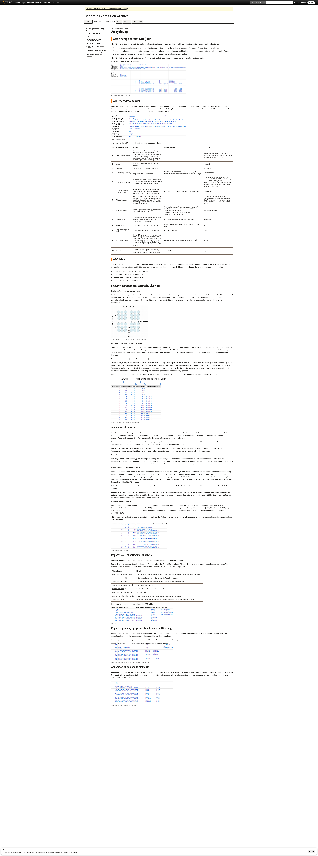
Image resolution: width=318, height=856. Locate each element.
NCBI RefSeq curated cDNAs (217, 495)
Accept (311, 851)
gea (117, 28)
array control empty (118, 581)
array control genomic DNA (121, 585)
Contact (303, 2)
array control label (118, 589)
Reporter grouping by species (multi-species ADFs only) (96, 51)
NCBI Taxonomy (188, 172)
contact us (170, 486)
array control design (118, 599)
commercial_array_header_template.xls (128, 274)
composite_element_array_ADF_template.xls (130, 271)
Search (127, 21)
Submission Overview (103, 22)
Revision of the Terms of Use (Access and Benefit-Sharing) (107, 9)
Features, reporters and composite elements (94, 40)
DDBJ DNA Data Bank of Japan (7, 2)
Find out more (30, 852)
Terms (296, 2)
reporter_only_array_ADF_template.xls (128, 277)
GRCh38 (114, 510)
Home (88, 21)
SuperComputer (27, 2)
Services (16, 2)
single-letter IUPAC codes (125, 459)
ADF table (87, 36)
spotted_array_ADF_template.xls (126, 280)
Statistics (38, 2)
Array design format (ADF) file (94, 29)
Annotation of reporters (93, 43)
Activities (46, 2)
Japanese (311, 3)
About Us (55, 2)
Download (137, 21)
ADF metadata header (92, 33)
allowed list (192, 240)
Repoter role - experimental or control (96, 46)
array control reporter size (120, 592)
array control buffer (118, 578)
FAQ (119, 21)
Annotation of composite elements (94, 55)
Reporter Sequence (183, 574)
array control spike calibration (122, 596)
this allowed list (172, 472)
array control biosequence (121, 574)
